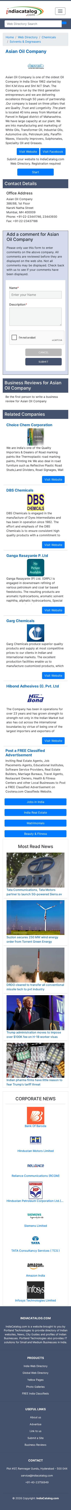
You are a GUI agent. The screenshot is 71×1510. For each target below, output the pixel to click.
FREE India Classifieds (35, 1393)
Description (18, 304)
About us (35, 1417)
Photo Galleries (35, 1386)
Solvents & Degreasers (25, 41)
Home (10, 37)
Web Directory (28, 37)
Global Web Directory (35, 1372)
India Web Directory (36, 1366)
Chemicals (49, 37)
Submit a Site (35, 1438)
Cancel (44, 352)
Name (14, 288)
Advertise (35, 1424)
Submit (43, 361)
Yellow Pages (35, 1379)
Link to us (36, 1431)
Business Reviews (35, 1444)
